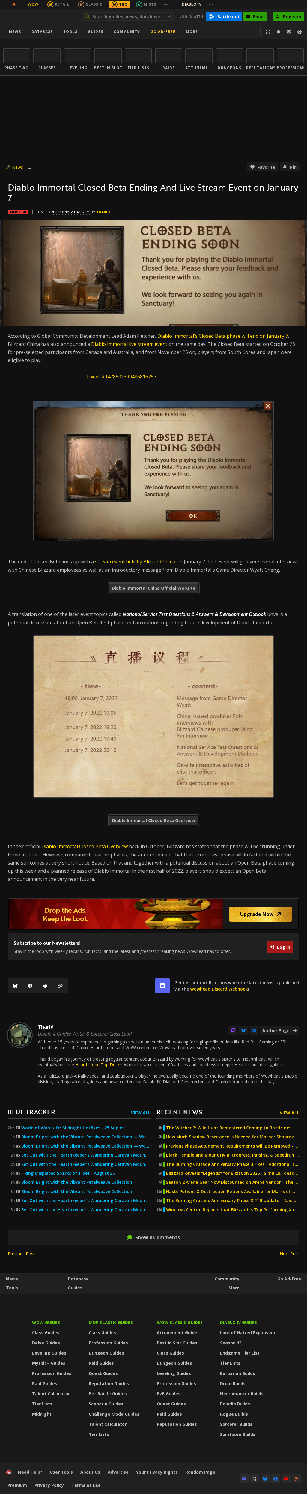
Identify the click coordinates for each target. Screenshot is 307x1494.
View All (141, 1113)
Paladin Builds (235, 1404)
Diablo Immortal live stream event (129, 344)
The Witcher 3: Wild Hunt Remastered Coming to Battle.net (228, 1128)
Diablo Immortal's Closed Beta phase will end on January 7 (222, 336)
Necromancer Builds (242, 1393)
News (15, 31)
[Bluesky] (15, 985)
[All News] (14, 4)
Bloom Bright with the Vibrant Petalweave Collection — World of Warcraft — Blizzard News (86, 1136)
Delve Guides (46, 1343)
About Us (90, 1472)
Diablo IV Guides (238, 1322)
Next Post (289, 1253)
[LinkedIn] (253, 1030)
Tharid (103, 211)
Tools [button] (70, 31)
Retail (62, 4)
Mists (150, 4)
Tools (12, 1288)
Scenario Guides (106, 1404)
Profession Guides (51, 1373)
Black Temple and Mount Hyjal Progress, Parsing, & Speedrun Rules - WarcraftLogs (232, 1155)
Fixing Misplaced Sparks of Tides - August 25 (68, 1173)
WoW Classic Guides (180, 1322)
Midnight (42, 1414)
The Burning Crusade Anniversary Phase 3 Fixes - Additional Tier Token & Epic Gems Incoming (232, 1164)
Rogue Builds (234, 1414)
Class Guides (45, 1332)
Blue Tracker (31, 1111)
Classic (94, 4)
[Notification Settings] (278, 31)
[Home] (40, 16)
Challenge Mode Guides (114, 1414)
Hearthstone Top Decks (98, 1064)
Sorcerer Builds (236, 1424)
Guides (95, 31)
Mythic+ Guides (48, 1363)
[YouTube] (286, 1478)
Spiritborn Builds (237, 1434)
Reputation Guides (109, 1383)
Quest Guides (103, 1373)
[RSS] (296, 1478)
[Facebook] (30, 985)
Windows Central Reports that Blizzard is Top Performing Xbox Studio (232, 1209)
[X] (254, 1478)
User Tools (61, 1472)
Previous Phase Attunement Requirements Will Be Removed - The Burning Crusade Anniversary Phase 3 (232, 1146)
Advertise (118, 1472)
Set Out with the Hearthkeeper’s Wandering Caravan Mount (84, 1200)
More (234, 1288)
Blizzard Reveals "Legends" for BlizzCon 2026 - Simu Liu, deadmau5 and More (232, 1173)
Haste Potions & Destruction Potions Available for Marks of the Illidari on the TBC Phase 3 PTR (232, 1191)
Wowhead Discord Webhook (219, 989)
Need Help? (30, 1472)
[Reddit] (45, 985)
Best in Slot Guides (177, 1343)
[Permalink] (60, 985)
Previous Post (21, 1253)
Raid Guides (44, 1383)
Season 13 (231, 1343)
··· (166, 4)
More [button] (192, 31)
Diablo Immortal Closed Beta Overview (84, 846)
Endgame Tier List (240, 1353)
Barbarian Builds (237, 1373)
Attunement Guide (177, 1332)
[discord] (162, 985)
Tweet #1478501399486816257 (121, 376)
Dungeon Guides (106, 1353)
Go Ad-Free (163, 31)
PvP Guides (168, 1393)
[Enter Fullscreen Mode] (268, 31)
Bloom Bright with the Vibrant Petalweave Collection (76, 1182)
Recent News (179, 1111)
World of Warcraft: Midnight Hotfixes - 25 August (73, 1128)
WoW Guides (46, 1322)
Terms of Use (86, 1485)
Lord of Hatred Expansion (247, 1332)
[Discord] (244, 1478)
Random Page (200, 1472)
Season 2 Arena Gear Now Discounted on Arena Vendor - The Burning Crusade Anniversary (232, 1182)
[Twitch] (232, 1030)
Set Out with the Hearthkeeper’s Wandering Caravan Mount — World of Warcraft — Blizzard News (86, 1155)
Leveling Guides (49, 1353)
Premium (17, 1485)
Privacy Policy (49, 1485)
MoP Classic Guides (111, 1322)
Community (127, 31)
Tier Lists (42, 1404)
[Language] (299, 31)
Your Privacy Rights (157, 1472)
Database (42, 31)
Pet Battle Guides (108, 1393)
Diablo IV (197, 4)
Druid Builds (233, 1383)
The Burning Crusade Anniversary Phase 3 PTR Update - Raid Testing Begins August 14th (232, 1200)
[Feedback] (289, 31)
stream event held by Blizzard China (134, 561)
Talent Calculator (51, 1393)
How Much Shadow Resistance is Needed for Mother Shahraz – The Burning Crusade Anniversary (232, 1136)
